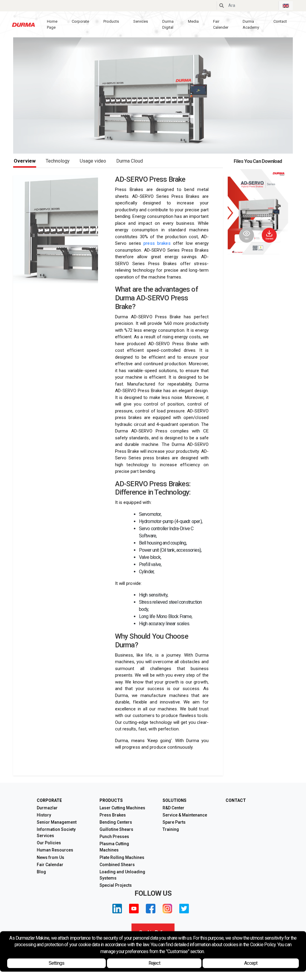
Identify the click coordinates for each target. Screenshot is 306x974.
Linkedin (117, 909)
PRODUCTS (111, 800)
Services (140, 21)
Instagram (167, 909)
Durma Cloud (129, 161)
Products (111, 21)
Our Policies (49, 842)
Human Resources (55, 850)
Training (171, 829)
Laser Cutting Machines (122, 807)
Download (269, 238)
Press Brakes (113, 815)
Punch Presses (114, 836)
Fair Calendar (50, 864)
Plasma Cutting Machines (114, 846)
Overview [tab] (25, 161)
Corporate (80, 21)
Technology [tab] (58, 161)
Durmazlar (47, 807)
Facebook (151, 909)
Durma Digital (168, 24)
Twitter (184, 909)
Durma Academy (251, 24)
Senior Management (56, 822)
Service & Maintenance (185, 815)
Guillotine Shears (116, 829)
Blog (41, 871)
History (44, 815)
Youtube (134, 909)
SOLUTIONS (174, 800)
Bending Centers (116, 822)
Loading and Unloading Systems (122, 874)
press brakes (156, 243)
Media (193, 21)
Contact (280, 21)
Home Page (52, 24)
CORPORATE (49, 800)
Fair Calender (220, 24)
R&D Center (173, 807)
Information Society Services (56, 832)
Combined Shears (117, 864)
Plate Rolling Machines (122, 857)
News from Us (50, 857)
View (247, 238)
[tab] (129, 161)
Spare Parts (174, 822)
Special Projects (116, 885)
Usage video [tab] (93, 161)
